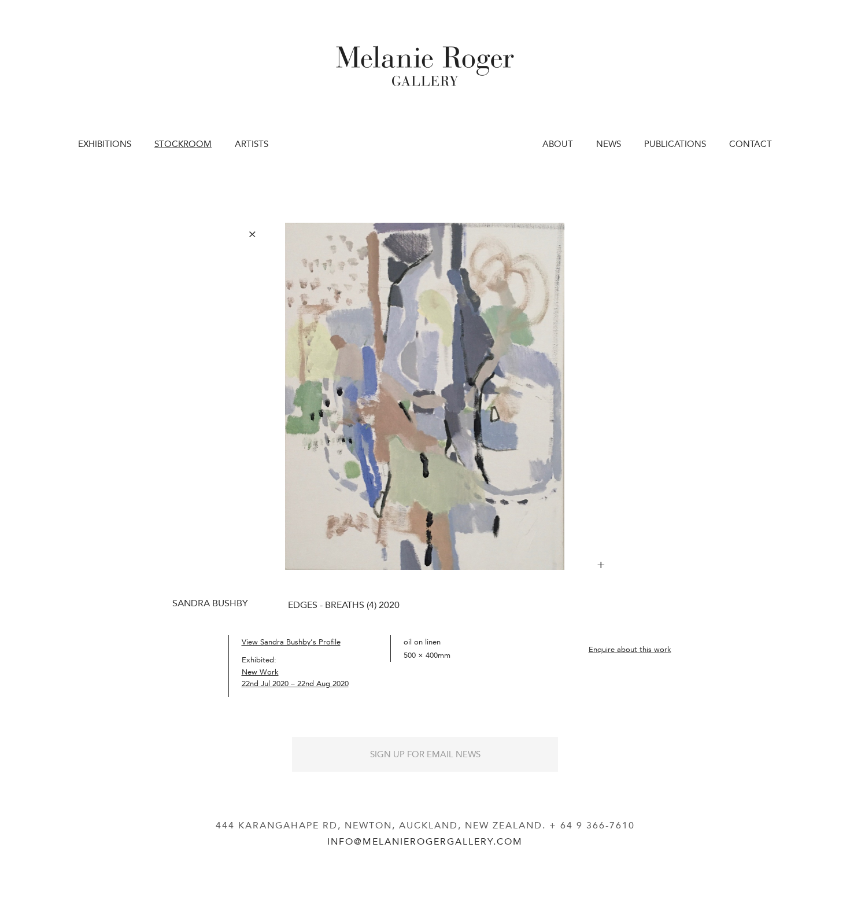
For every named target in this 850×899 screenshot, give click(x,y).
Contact (750, 144)
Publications (675, 144)
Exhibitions (104, 144)
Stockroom (183, 144)
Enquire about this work (630, 649)
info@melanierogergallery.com (425, 841)
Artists (251, 144)
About (557, 144)
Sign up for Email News (425, 754)
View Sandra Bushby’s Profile (291, 642)
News (608, 144)
